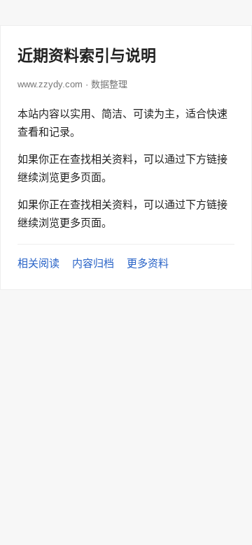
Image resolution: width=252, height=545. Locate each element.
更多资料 (148, 263)
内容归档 (93, 263)
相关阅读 (38, 263)
